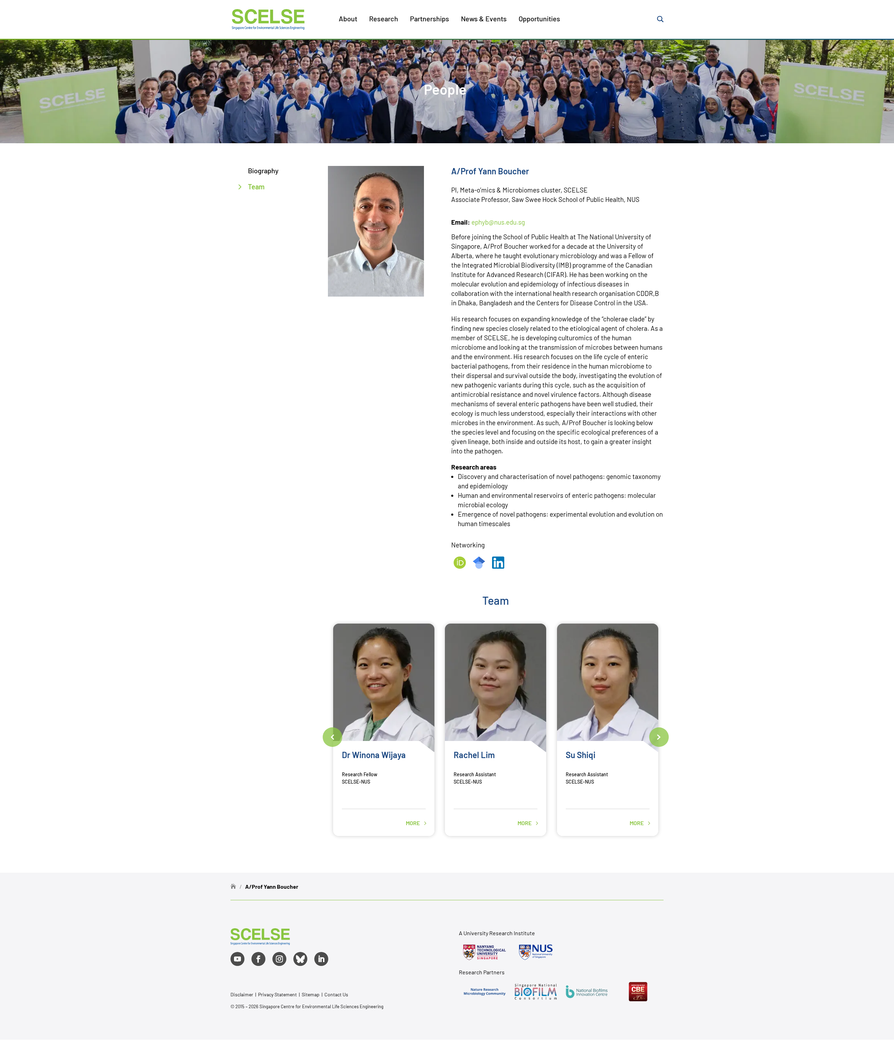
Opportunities (539, 19)
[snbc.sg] (535, 991)
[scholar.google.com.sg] (479, 566)
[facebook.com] (258, 959)
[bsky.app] (300, 959)
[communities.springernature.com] (484, 991)
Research (383, 19)
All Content (368, 45)
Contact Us (336, 994)
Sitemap (311, 994)
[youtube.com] (237, 959)
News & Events (484, 19)
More (413, 823)
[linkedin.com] (498, 566)
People (362, 61)
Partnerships (429, 19)
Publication (368, 77)
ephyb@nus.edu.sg (498, 222)
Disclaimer (241, 994)
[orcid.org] (460, 566)
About (348, 19)
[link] (260, 942)
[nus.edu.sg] (535, 952)
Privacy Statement (278, 994)
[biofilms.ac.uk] (586, 991)
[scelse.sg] (268, 18)
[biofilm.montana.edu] (638, 991)
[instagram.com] (279, 959)
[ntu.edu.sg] (484, 952)
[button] (332, 737)
